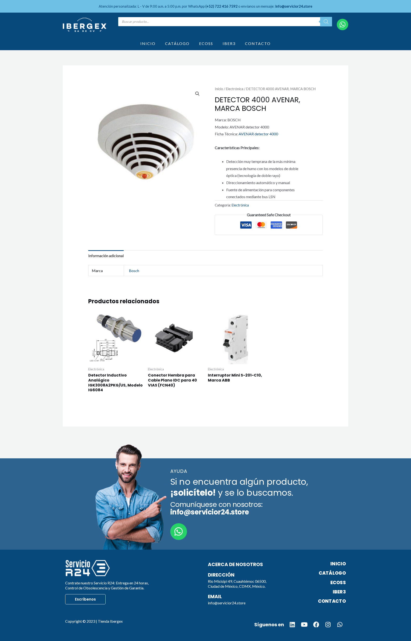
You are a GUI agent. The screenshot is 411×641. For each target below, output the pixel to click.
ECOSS (206, 43)
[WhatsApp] (342, 24)
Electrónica (234, 89)
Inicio (219, 89)
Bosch (134, 270)
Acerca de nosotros (235, 564)
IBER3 (229, 43)
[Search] (326, 21)
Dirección (221, 575)
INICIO (148, 43)
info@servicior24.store (226, 603)
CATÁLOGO (177, 43)
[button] (197, 93)
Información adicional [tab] (106, 255)
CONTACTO (258, 43)
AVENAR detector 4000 (258, 134)
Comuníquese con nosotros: (216, 508)
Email (215, 596)
